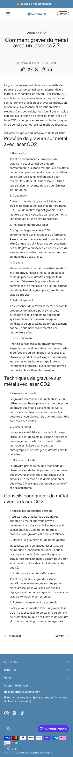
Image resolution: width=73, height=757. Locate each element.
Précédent (15, 635)
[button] (62, 13)
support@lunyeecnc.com (24, 691)
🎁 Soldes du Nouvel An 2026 (34, 3)
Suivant (59, 635)
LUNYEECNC (21, 752)
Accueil (32, 32)
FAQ (43, 32)
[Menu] (8, 14)
